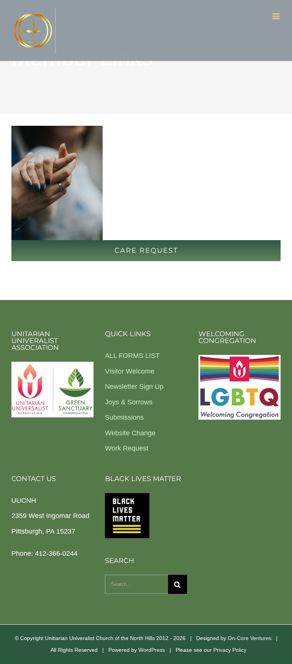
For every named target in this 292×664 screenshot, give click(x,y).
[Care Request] (146, 183)
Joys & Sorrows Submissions (128, 410)
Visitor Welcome (129, 371)
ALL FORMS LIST (132, 355)
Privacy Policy (229, 650)
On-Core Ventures (249, 638)
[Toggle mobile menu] (277, 16)
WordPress (151, 650)
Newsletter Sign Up (134, 386)
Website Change (130, 433)
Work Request (126, 448)
